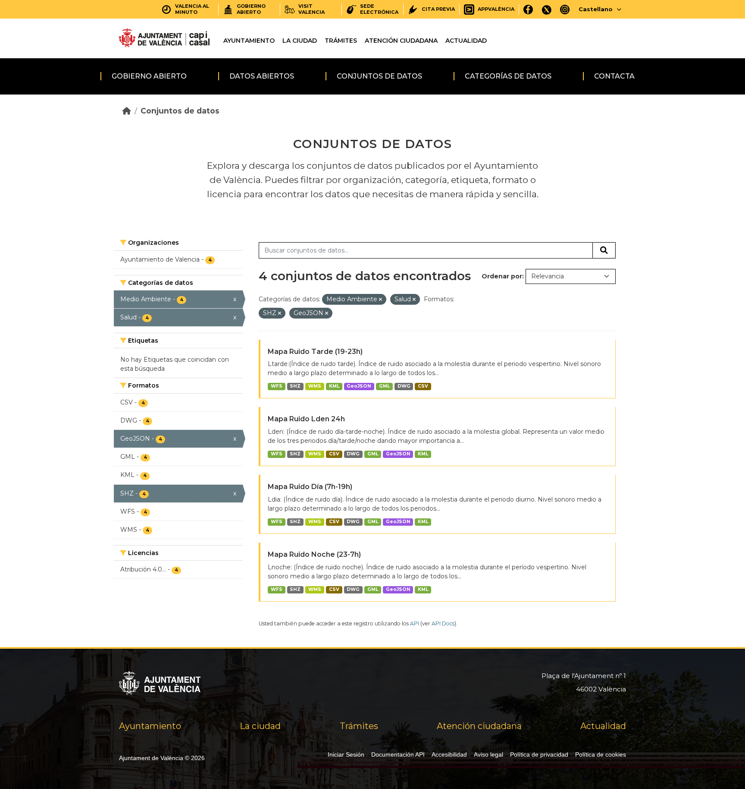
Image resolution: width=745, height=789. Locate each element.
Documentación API (398, 754)
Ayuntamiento (249, 40)
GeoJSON (359, 386)
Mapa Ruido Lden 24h (306, 419)
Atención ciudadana (401, 40)
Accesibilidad (449, 754)
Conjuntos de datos (379, 76)
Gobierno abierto (149, 76)
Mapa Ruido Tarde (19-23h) (315, 351)
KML (334, 386)
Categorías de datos (508, 76)
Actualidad (466, 40)
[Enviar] (604, 250)
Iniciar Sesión (346, 754)
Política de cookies (600, 754)
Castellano (596, 9)
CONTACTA (614, 76)
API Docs (443, 623)
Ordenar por (502, 276)
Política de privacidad (539, 754)
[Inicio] (126, 110)
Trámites (341, 40)
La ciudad (299, 40)
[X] (547, 9)
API (414, 623)
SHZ (295, 386)
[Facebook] (528, 9)
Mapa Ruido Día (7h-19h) (310, 487)
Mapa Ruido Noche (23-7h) (314, 554)
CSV (423, 386)
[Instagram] (565, 9)
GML (384, 386)
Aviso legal (488, 754)
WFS (276, 386)
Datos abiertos (261, 76)
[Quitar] (380, 300)
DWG (404, 386)
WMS (314, 386)
